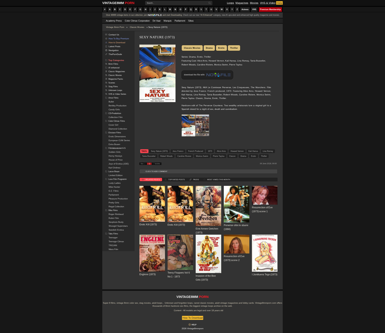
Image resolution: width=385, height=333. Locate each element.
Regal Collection (116, 206)
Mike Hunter (114, 187)
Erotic (221, 48)
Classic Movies (137, 27)
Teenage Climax (116, 241)
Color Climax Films (116, 121)
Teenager (113, 237)
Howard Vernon (237, 151)
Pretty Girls (114, 202)
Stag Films (113, 86)
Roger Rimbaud (116, 214)
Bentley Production (117, 105)
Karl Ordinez (114, 167)
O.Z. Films (114, 191)
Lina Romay (268, 151)
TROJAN (113, 245)
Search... (150, 3)
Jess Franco (177, 151)
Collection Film (116, 117)
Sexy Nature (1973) (159, 151)
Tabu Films (113, 234)
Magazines (242, 3)
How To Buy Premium (119, 38)
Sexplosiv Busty (116, 222)
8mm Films (113, 64)
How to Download (117, 42)
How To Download (193, 317)
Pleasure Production (118, 198)
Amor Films (113, 98)
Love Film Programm (117, 179)
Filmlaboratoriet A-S (117, 148)
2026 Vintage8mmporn (192, 328)
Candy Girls (114, 109)
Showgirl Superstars (118, 226)
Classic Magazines (116, 71)
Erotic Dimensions (117, 136)
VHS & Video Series (117, 94)
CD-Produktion (114, 113)
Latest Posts (114, 46)
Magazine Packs (115, 79)
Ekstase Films (114, 132)
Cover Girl (113, 125)
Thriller (234, 48)
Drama (209, 48)
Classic (232, 156)
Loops (230, 3)
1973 (210, 151)
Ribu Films (113, 210)
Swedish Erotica (116, 230)
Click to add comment (157, 171)
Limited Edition (116, 175)
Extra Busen (114, 144)
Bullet (111, 101)
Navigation (114, 50)
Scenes (111, 83)
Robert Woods (166, 156)
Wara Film (113, 249)
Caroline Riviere (184, 156)
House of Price (116, 160)
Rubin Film (114, 218)
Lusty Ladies (115, 183)
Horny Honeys (115, 156)
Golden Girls (114, 152)
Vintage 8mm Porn (115, 27)
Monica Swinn (202, 156)
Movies (254, 3)
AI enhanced (113, 68)
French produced (195, 151)
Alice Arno (221, 151)
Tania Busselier (149, 156)
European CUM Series (119, 140)
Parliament (114, 195)
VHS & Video (268, 3)
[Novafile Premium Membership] (155, 16)
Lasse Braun (113, 171)
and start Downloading (172, 15)
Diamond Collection (118, 129)
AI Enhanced (206, 15)
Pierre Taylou (218, 156)
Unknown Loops (115, 90)
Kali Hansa (253, 151)
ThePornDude (115, 54)
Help (279, 3)
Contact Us (114, 34)
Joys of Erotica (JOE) (119, 164)
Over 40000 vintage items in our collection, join (126, 15)
